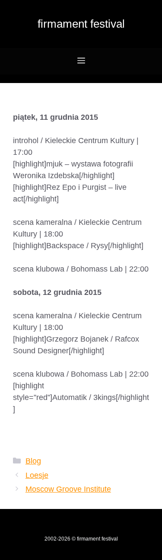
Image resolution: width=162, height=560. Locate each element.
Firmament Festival (81, 23)
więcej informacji (41, 432)
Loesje (36, 475)
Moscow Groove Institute (68, 489)
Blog (33, 461)
